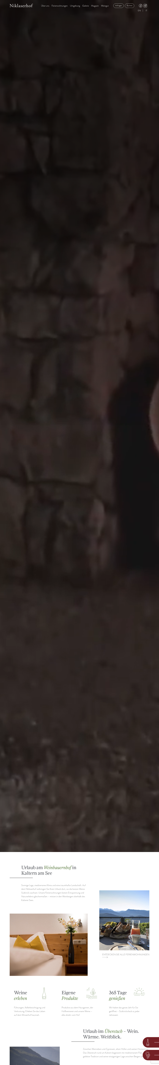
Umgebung (75, 6)
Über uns (45, 6)
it (146, 11)
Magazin (95, 6)
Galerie (85, 6)
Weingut (105, 6)
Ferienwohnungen (60, 6)
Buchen (129, 5)
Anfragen (118, 5)
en (139, 11)
